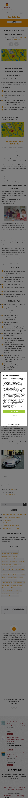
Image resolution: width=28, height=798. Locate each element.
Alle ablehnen (14, 415)
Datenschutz (11, 424)
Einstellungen (14, 419)
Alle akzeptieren (14, 411)
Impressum (17, 424)
